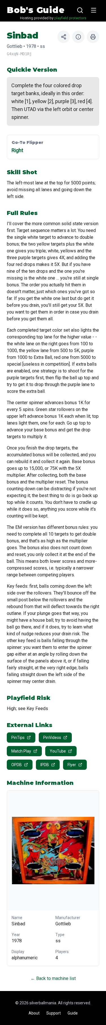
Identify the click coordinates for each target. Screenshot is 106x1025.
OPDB (16, 764)
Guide (73, 1013)
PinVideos (52, 737)
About (34, 1013)
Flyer (72, 764)
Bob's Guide (35, 10)
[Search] (80, 10)
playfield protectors (70, 18)
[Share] (63, 37)
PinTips (18, 737)
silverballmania (42, 1003)
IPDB (44, 764)
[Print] (93, 37)
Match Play (21, 751)
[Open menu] (93, 10)
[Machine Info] (78, 37)
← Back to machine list (53, 978)
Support (53, 1013)
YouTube (58, 751)
